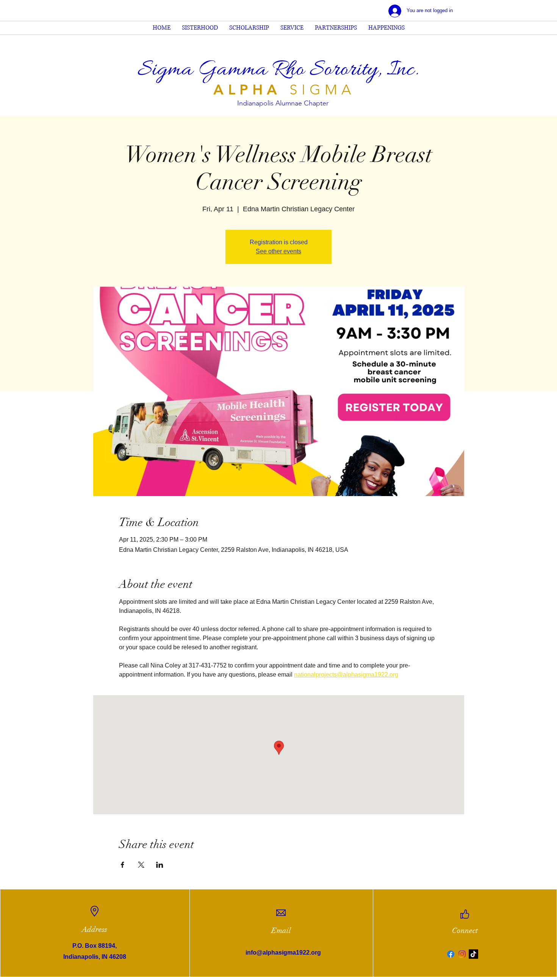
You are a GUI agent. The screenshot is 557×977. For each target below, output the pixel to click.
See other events (278, 251)
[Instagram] (462, 954)
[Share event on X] (141, 865)
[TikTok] (473, 954)
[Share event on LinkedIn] (159, 865)
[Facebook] (450, 954)
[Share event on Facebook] (122, 865)
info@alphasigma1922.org (283, 952)
